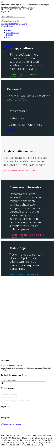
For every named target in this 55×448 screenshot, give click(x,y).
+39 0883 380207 (18, 111)
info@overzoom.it (17, 118)
